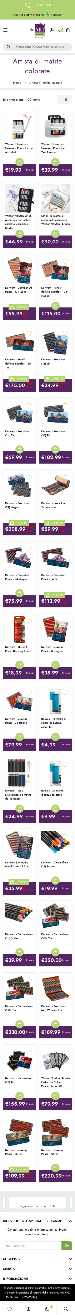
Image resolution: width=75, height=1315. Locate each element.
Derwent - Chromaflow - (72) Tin (19, 1080)
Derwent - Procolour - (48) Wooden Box (53, 1008)
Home (17, 82)
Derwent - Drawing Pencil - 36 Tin (16, 1152)
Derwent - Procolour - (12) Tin (53, 361)
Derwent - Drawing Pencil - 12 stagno (52, 649)
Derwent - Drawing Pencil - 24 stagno (16, 721)
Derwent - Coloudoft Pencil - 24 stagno (17, 577)
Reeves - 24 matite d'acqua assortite (52, 793)
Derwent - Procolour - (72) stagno (17, 505)
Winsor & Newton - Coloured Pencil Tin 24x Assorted (53, 148)
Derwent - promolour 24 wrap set (53, 505)
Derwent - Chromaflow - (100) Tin (55, 936)
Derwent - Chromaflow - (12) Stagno (55, 865)
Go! (67, 1245)
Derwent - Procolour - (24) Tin (17, 433)
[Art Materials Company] (37, 30)
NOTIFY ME (21, 307)
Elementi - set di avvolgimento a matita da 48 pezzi (18, 795)
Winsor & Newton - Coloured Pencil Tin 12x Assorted (19, 148)
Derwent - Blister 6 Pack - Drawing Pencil (18, 649)
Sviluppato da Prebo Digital (53, 1297)
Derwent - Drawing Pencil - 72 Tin (52, 1152)
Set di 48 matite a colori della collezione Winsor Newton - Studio (55, 220)
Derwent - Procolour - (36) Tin (53, 433)
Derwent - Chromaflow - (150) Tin (19, 1008)
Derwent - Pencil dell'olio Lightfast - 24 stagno (54, 292)
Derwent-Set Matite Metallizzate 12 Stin (17, 865)
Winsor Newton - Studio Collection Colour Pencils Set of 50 (55, 1082)
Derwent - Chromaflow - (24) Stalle (19, 936)
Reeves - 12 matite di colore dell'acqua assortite (53, 723)
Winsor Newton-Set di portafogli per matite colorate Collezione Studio (18, 222)
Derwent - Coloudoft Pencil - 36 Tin (53, 577)
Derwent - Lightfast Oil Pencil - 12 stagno (18, 290)
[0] (47, 1309)
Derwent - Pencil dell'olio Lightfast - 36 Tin (18, 363)
